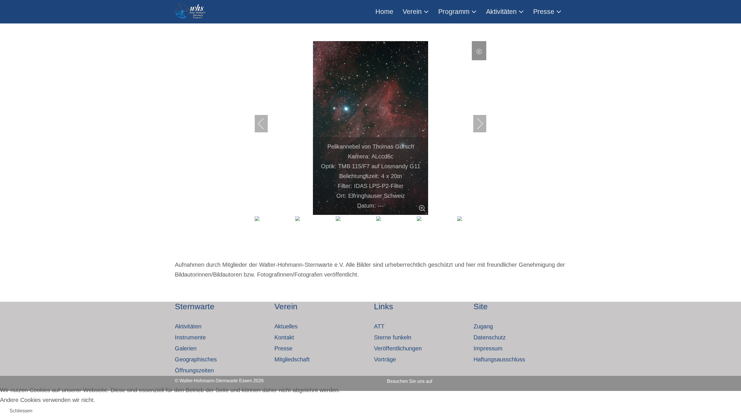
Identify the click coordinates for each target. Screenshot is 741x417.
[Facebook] (444, 379)
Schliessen (21, 410)
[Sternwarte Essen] (191, 11)
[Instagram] (460, 379)
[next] (476, 124)
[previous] (265, 124)
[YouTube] (476, 379)
